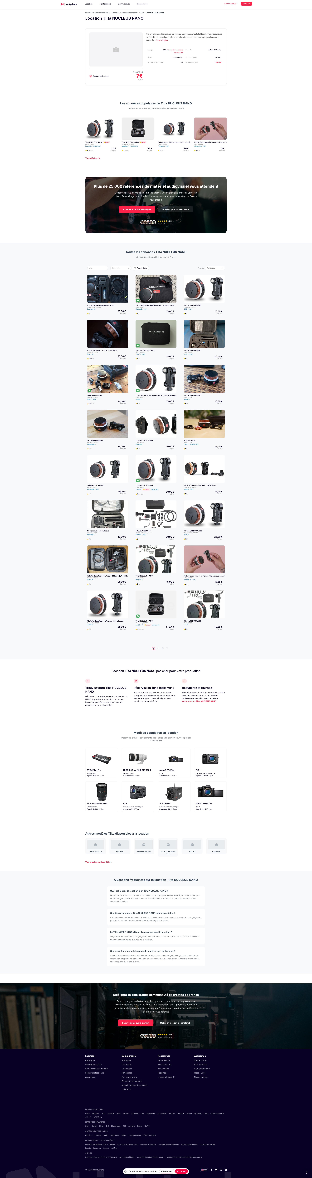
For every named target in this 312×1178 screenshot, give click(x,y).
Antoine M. (92, 489)
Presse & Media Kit (166, 1077)
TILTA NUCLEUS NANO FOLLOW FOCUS (200, 485)
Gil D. (187, 309)
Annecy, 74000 (92, 578)
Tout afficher (91, 158)
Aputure (131, 1126)
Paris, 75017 (140, 578)
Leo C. (186, 625)
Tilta (142, 13)
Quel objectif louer (127, 1157)
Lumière (98, 1135)
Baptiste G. (91, 309)
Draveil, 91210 (92, 533)
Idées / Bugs (199, 1073)
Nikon (101, 1126)
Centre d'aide (200, 1060)
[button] (98, 268)
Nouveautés (163, 1068)
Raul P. (91, 399)
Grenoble (180, 1113)
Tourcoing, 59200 (190, 487)
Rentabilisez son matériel (96, 1068)
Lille (142, 1113)
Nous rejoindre (164, 1064)
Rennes (172, 1113)
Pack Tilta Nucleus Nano (145, 350)
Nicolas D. (141, 309)
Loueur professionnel (94, 1073)
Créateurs (126, 1089)
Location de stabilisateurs (168, 1144)
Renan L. (187, 399)
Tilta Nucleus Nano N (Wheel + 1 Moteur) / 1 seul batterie (110, 576)
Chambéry (98, 1117)
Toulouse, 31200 (189, 307)
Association (194, 444)
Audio (106, 1135)
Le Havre (197, 1113)
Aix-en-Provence (217, 1113)
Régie (124, 1135)
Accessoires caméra (130, 13)
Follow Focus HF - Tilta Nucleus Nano (102, 350)
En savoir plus (162, 40)
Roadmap (162, 1073)
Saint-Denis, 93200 (94, 307)
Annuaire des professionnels (134, 1085)
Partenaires (127, 1073)
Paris (87, 1113)
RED (124, 1126)
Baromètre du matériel (132, 1081)
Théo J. (191, 444)
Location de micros (207, 1144)
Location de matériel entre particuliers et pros (184, 1157)
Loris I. (188, 354)
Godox (139, 1126)
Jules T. (188, 489)
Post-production (134, 1135)
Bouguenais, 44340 (191, 533)
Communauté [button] (124, 4)
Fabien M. (163, 146)
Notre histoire (164, 1060)
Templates (126, 1064)
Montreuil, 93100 (128, 144)
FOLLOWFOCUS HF (143, 531)
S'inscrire (246, 4)
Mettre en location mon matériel (175, 1023)
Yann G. (186, 534)
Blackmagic (115, 1126)
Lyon (103, 1113)
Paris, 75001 (89, 144)
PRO (167, 146)
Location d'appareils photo (127, 1144)
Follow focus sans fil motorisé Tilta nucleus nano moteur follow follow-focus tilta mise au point (222, 576)
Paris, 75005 (91, 487)
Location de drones (93, 1148)
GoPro (147, 1126)
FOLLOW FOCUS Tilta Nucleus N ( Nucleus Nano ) (155, 305)
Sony (87, 1126)
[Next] (167, 648)
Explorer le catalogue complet (137, 209)
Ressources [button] (142, 4)
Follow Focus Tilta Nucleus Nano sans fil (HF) (176, 142)
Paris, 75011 (188, 397)
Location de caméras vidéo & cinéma (100, 1144)
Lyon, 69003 (140, 352)
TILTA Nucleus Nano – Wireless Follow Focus (105, 621)
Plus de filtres (142, 268)
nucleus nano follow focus (98, 531)
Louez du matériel (93, 1064)
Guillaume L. (91, 444)
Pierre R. (90, 580)
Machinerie (115, 1135)
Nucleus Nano (189, 440)
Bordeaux (135, 1113)
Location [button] (89, 4)
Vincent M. (199, 146)
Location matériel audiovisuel (97, 13)
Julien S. (90, 625)
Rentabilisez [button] (105, 4)
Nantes (126, 1113)
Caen (206, 1113)
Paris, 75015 (162, 144)
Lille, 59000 (198, 144)
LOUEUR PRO (96, 146)
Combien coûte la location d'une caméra (101, 1157)
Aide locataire (200, 1064)
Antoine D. (90, 534)
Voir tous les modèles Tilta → (98, 862)
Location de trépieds (189, 1144)
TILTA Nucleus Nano (95, 440)
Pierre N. (90, 354)
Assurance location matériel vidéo (150, 1157)
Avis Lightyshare (129, 1077)
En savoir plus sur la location (175, 209)
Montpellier (162, 1113)
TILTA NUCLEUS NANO (193, 531)
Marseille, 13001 (93, 623)
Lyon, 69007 (188, 352)
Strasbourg (150, 1113)
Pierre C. (140, 534)
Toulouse (110, 1113)
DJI (107, 1126)
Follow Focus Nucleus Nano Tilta (100, 305)
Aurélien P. (130, 146)
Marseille (95, 1113)
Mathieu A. (139, 580)
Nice (118, 1113)
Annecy (88, 1117)
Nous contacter (201, 1077)
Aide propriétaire (202, 1068)
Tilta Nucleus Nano (94, 395)
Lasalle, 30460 (92, 397)
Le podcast (127, 1068)
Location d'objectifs (148, 1144)
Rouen (189, 1113)
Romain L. (139, 444)
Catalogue (90, 1060)
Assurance (90, 1077)
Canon (94, 1126)
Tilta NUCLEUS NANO (93, 142)
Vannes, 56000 (92, 442)
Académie (126, 1060)
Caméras (115, 13)
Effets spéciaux (150, 1135)
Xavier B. (92, 146)
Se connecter (230, 3)
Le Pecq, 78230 (92, 352)
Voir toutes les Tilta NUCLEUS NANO (199, 701)
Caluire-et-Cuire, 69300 (144, 533)
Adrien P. (139, 399)
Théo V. (140, 354)
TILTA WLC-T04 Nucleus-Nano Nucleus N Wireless (156, 395)
